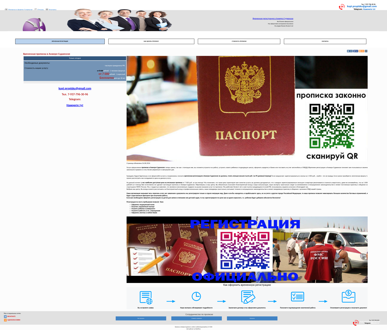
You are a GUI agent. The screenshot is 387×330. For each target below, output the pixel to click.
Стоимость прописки (239, 41)
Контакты (325, 41)
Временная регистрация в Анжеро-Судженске (273, 19)
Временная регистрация (60, 41)
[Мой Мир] (366, 51)
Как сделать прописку (151, 41)
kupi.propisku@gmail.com (362, 6)
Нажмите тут (369, 9)
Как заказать (141, 318)
